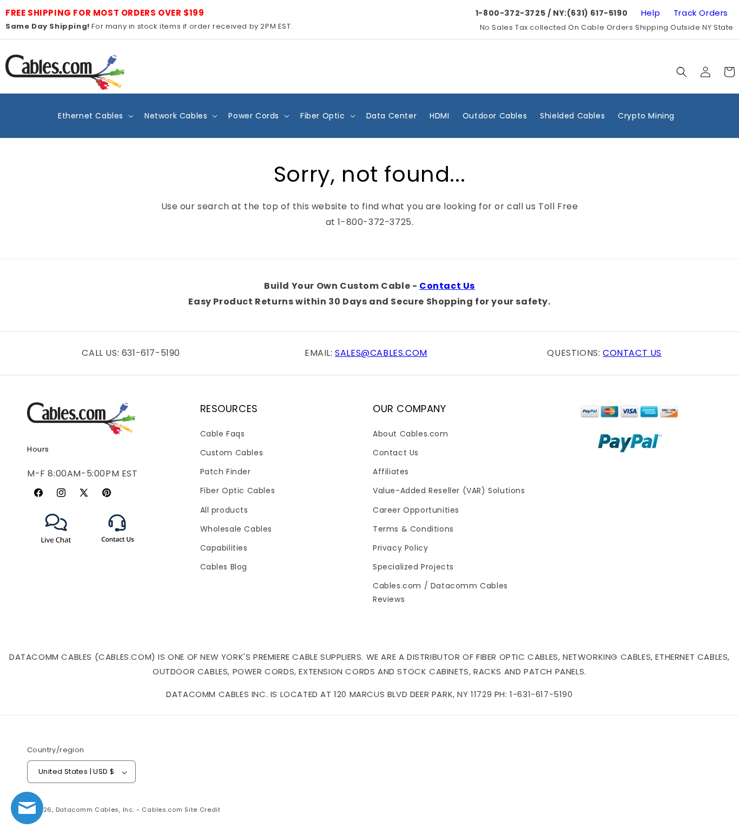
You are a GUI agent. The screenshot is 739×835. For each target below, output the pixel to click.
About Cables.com (410, 433)
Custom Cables (231, 452)
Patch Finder (225, 471)
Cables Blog (224, 566)
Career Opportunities (416, 509)
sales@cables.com (381, 353)
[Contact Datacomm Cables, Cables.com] (118, 549)
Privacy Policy (400, 547)
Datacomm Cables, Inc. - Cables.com (119, 810)
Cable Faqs (222, 433)
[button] (682, 72)
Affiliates (391, 471)
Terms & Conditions (413, 528)
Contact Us (447, 286)
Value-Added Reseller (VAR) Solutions (449, 490)
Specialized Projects (413, 566)
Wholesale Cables (236, 528)
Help (650, 12)
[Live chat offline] (27, 808)
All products (224, 509)
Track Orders (701, 12)
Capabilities (224, 547)
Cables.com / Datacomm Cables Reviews (440, 592)
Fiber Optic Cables (237, 490)
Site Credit (202, 810)
